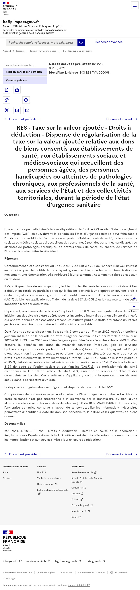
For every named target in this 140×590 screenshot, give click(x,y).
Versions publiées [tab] (16, 80)
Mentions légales (46, 572)
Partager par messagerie (27, 110)
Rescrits (20, 51)
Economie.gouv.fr (80, 505)
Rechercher (81, 42)
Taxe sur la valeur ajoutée (43, 51)
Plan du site (67, 572)
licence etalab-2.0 (77, 585)
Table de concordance (49, 478)
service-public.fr (36, 561)
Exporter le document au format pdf (6, 89)
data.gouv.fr (94, 561)
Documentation (45, 484)
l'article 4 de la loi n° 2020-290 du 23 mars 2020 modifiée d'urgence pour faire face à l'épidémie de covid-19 (70, 338)
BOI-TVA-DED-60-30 (18, 431)
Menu (135, 5)
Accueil (7, 51)
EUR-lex (75, 499)
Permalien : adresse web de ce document (6, 100)
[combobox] (41, 42)
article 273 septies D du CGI (65, 311)
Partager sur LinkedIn (17, 110)
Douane (75, 493)
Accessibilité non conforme (17, 572)
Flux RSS (41, 472)
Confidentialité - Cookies (91, 572)
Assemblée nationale (82, 472)
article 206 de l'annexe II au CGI (102, 266)
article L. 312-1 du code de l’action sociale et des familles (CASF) (70, 364)
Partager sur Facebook (26, 100)
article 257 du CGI (81, 299)
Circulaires (77, 487)
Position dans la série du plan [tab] (24, 72)
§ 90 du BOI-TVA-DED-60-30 (97, 403)
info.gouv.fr (10, 561)
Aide (5, 472)
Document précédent (24, 119)
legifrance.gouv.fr (66, 561)
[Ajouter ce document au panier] (17, 89)
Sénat (74, 517)
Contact (7, 478)
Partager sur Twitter (6, 110)
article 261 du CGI (61, 371)
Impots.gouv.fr (79, 511)
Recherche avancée (108, 42)
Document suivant (119, 119)
